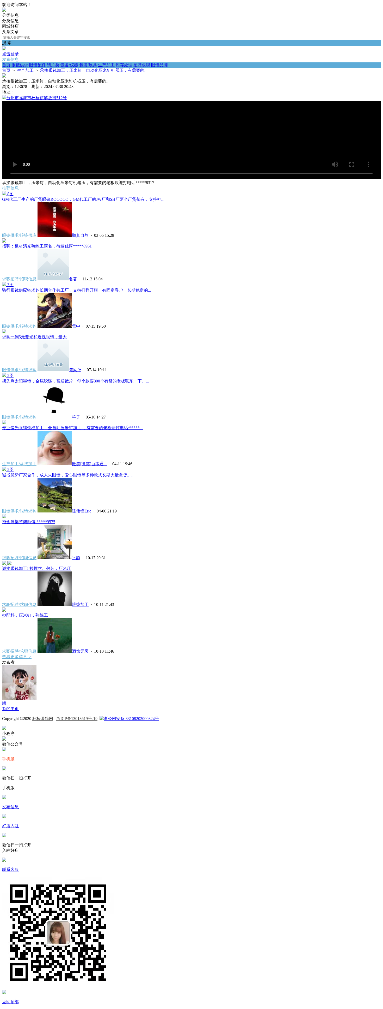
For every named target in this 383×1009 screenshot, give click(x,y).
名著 (73, 279)
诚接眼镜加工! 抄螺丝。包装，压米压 (36, 568)
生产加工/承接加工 (19, 464)
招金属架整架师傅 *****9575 (28, 522)
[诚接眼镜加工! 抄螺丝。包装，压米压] (6, 563)
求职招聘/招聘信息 (19, 279)
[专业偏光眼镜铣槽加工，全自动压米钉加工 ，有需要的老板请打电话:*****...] (4, 423)
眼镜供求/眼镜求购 (19, 326)
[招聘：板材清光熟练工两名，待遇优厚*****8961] (4, 241)
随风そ (75, 370)
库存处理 (124, 65)
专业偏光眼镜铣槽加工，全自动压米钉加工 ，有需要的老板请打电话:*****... (72, 428)
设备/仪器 (69, 65)
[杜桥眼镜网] (4, 10)
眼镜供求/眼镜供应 (19, 235)
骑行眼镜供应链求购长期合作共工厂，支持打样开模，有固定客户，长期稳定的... (76, 290)
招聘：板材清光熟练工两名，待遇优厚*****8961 (47, 246)
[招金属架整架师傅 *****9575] (4, 517)
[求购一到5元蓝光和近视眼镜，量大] (4, 332)
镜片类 (53, 65)
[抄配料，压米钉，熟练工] (4, 610)
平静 (76, 558)
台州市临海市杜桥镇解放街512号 (36, 98)
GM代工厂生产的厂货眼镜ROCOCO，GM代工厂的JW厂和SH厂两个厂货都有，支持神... (83, 199)
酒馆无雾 (80, 651)
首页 (6, 65)
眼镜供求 (19, 65)
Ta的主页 (10, 708)
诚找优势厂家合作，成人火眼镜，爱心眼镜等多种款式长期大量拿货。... (68, 475)
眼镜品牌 (159, 65)
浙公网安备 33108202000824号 (131, 718)
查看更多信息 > (17, 656)
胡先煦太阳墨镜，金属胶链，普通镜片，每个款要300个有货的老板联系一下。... (75, 381)
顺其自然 (80, 235)
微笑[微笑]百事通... (89, 464)
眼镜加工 (80, 604)
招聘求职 (141, 65)
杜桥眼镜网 (42, 718)
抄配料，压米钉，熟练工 (25, 615)
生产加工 (106, 65)
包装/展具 (88, 65)
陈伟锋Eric (81, 511)
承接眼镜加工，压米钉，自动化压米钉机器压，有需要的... (93, 70)
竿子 (76, 417)
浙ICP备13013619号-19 (76, 718)
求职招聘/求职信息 (19, 604)
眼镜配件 (37, 65)
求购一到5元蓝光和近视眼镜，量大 (34, 337)
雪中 (76, 326)
